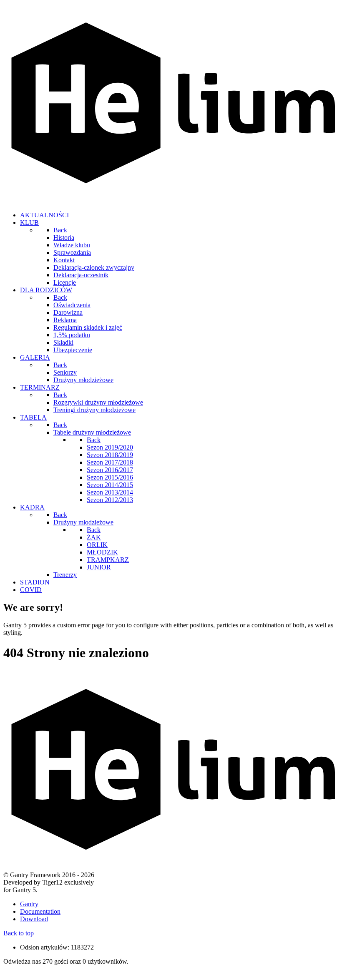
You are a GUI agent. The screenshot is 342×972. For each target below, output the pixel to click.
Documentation (40, 911)
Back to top (18, 933)
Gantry (29, 903)
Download (34, 918)
